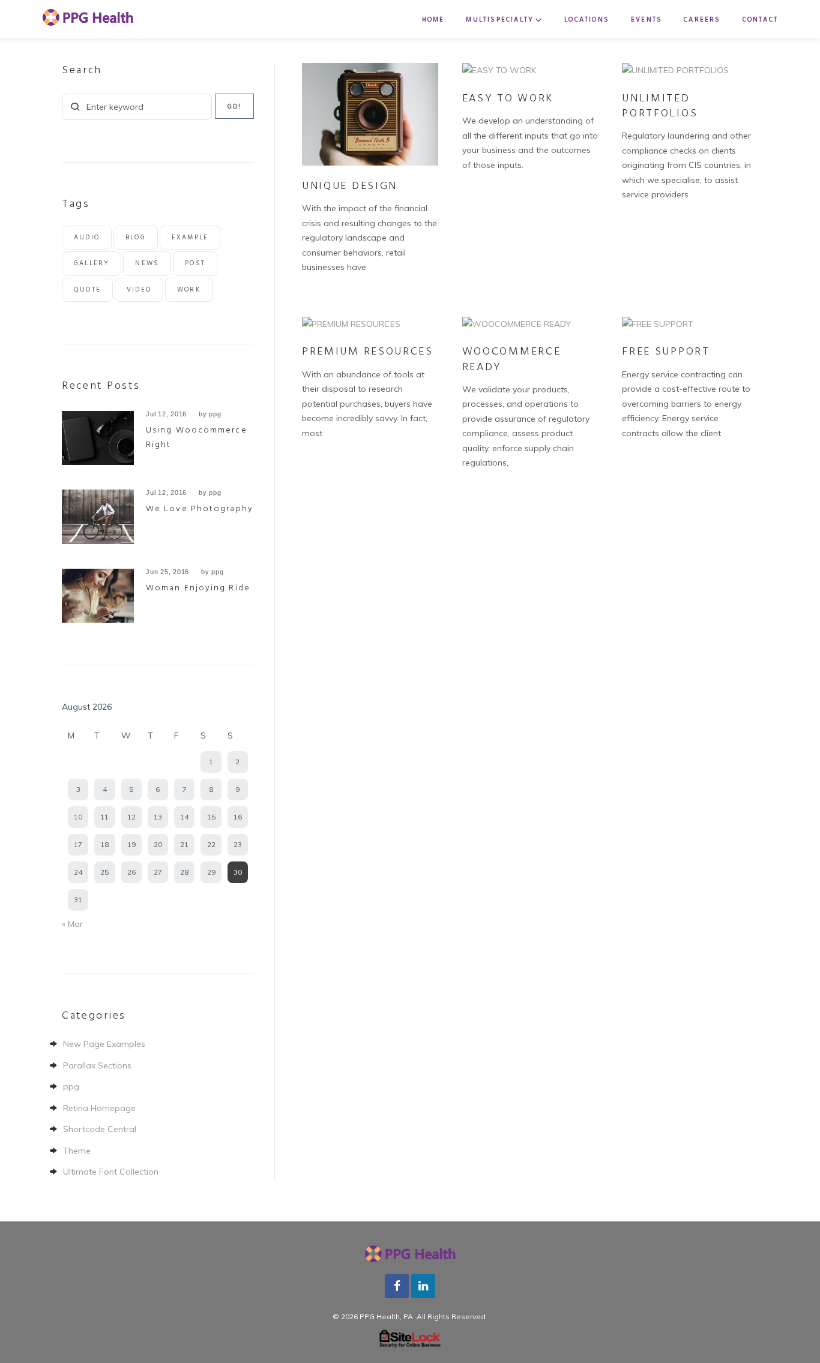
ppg (215, 414)
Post (195, 263)
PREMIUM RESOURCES (367, 352)
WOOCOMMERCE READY (511, 359)
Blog (135, 237)
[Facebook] (396, 1284)
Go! (235, 106)
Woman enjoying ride (198, 588)
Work (189, 289)
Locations (586, 19)
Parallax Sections (97, 1065)
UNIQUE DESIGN (349, 186)
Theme (77, 1150)
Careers (702, 19)
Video (139, 289)
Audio (87, 237)
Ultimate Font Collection (110, 1171)
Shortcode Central (99, 1129)
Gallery (91, 263)
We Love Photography (199, 509)
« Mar (72, 923)
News (147, 263)
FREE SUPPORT (666, 352)
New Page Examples (104, 1043)
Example (190, 237)
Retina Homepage (99, 1108)
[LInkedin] (423, 1284)
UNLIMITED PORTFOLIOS (660, 106)
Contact (760, 19)
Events (646, 19)
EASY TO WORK (507, 98)
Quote (87, 289)
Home (433, 19)
